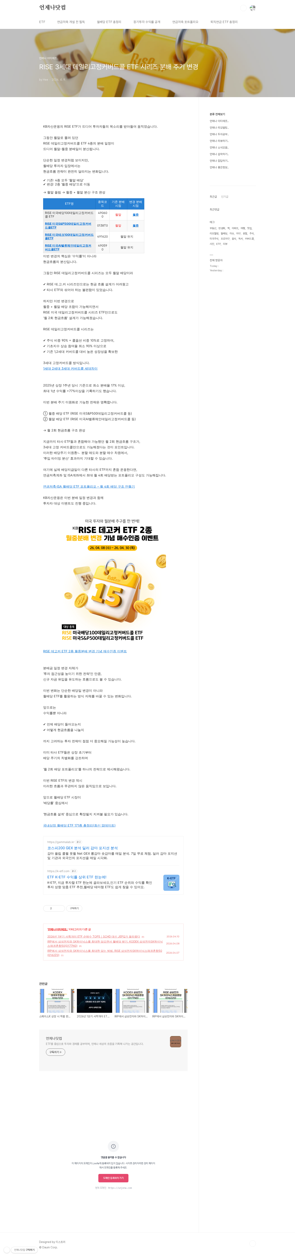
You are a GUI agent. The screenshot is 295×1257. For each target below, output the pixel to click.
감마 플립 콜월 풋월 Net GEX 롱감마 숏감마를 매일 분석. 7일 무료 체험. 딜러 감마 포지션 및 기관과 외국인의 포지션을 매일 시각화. (112, 855)
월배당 (224, 233)
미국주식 (214, 238)
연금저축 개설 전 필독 (71, 22)
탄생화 (222, 228)
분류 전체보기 (217, 114)
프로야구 (225, 238)
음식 (234, 238)
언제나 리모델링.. (219, 127)
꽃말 (245, 233)
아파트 (235, 228)
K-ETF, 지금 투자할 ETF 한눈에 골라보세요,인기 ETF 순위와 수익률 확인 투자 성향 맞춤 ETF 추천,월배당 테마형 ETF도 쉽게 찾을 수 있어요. (99, 885)
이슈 (232, 233)
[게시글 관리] (60, 908)
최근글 (213, 196)
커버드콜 (249, 238)
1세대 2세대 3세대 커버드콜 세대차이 (70, 368)
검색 (243, 8)
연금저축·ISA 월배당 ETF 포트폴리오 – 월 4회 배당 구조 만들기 (89, 486)
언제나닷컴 (52, 8)
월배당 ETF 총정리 (109, 22)
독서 (240, 238)
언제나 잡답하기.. (219, 160)
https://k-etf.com (58, 871)
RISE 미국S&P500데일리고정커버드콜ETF (68, 225)
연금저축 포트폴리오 (185, 22)
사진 (212, 243)
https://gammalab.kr (60, 842)
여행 (243, 228)
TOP (252, 1243)
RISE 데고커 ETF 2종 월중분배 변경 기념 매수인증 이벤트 (85, 651)
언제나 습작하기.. (219, 154)
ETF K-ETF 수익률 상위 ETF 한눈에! (76, 877)
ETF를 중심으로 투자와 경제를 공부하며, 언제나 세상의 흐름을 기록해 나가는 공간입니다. (95, 1043)
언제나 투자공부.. (219, 134)
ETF (42, 22)
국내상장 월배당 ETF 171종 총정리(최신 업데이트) (79, 825)
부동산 (213, 228)
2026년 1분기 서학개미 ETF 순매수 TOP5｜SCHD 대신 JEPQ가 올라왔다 (93, 936)
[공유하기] (55, 908)
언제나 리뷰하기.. (219, 140)
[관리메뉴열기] (7, 1250)
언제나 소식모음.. (219, 147)
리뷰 (225, 243)
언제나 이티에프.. (58, 929)
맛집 (249, 228)
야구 (238, 233)
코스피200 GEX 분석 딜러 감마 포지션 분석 (82, 848)
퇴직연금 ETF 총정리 (224, 22)
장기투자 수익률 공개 (146, 22)
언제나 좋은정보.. (219, 167)
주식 (251, 233)
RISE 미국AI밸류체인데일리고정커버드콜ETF (68, 247)
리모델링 (214, 233)
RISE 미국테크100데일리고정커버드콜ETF (69, 236)
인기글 (224, 196)
